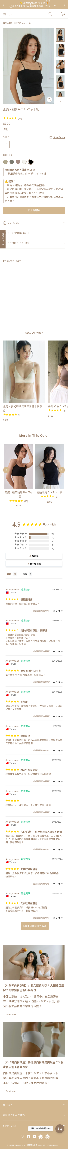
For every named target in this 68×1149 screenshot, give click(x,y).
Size (6, 137)
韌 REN (8, 1104)
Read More (11, 1014)
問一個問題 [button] (35, 563)
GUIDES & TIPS (14, 1115)
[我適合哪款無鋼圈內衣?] (59, 1128)
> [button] (35, 926)
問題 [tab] (25, 574)
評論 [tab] (9, 574)
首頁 (5, 23)
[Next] (62, 470)
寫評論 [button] (35, 556)
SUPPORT (10, 1125)
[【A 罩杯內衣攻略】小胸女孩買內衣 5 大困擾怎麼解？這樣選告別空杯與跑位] (34, 962)
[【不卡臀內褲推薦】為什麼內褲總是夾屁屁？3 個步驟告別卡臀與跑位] (34, 1039)
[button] (55, 611)
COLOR (7, 155)
